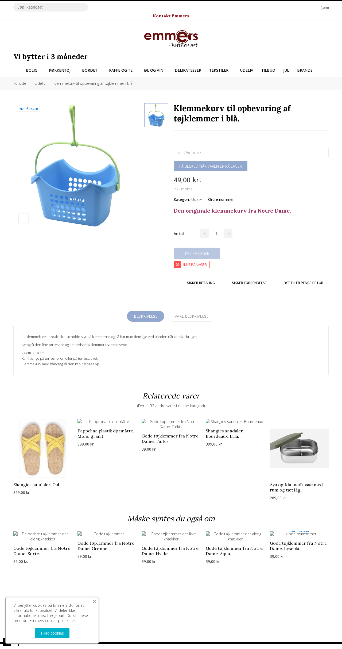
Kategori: (182, 199)
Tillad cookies (52, 633)
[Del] (175, 139)
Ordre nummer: (221, 199)
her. (72, 620)
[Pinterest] (194, 139)
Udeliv (196, 199)
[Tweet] (184, 139)
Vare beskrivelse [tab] (191, 316)
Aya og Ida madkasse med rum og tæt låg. (296, 487)
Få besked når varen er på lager (210, 166)
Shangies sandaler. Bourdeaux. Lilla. (225, 433)
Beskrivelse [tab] (145, 316)
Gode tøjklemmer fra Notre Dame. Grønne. (105, 545)
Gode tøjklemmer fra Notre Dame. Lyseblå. (298, 545)
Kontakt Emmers (171, 15)
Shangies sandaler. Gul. (36, 484)
